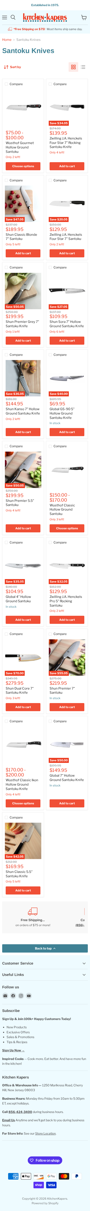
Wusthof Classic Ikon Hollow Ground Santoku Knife (22, 784)
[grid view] (73, 67)
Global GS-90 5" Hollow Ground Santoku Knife (62, 413)
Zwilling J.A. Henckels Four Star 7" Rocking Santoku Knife (66, 142)
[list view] (83, 67)
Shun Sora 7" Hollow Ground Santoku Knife (67, 324)
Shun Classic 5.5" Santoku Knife (19, 874)
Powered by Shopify (45, 1203)
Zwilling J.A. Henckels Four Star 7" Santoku (66, 237)
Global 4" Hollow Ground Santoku (18, 599)
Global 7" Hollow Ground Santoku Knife (67, 778)
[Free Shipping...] (32, 917)
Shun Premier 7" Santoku (62, 690)
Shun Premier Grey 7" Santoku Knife (22, 324)
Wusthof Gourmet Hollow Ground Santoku (20, 147)
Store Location (45, 1133)
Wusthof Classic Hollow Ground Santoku (62, 509)
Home (7, 40)
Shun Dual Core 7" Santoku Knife (20, 690)
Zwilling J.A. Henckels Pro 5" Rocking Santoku (66, 601)
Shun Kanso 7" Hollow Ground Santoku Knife (23, 411)
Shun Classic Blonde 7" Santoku (21, 237)
